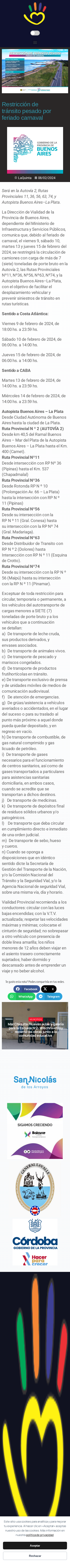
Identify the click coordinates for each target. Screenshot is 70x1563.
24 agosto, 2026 (37, 1042)
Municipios (36, 1019)
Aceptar (35, 1545)
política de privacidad (40, 1535)
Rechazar (35, 1555)
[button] (35, 42)
